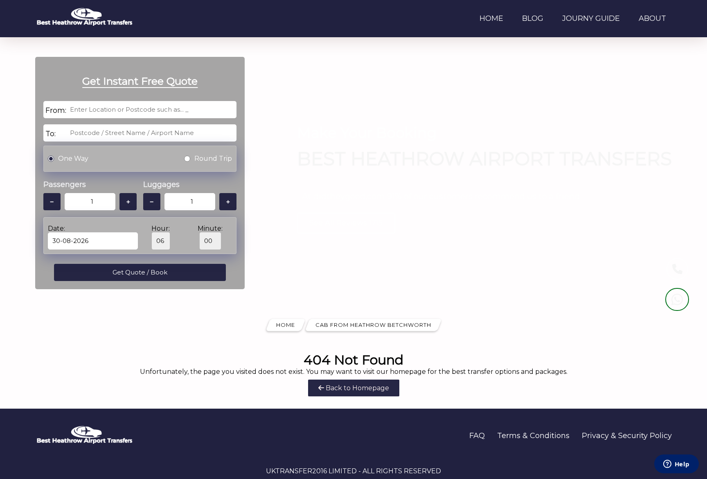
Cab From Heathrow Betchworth (373, 325)
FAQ (477, 435)
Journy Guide (591, 18)
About (652, 18)
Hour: (160, 228)
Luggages (161, 184)
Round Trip (213, 158)
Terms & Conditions (533, 435)
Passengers (64, 184)
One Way (73, 158)
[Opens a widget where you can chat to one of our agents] (676, 464)
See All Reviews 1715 (346, 222)
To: (50, 133)
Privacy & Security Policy (627, 435)
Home (491, 18)
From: (55, 110)
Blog (532, 18)
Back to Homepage (356, 388)
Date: (56, 228)
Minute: (210, 228)
